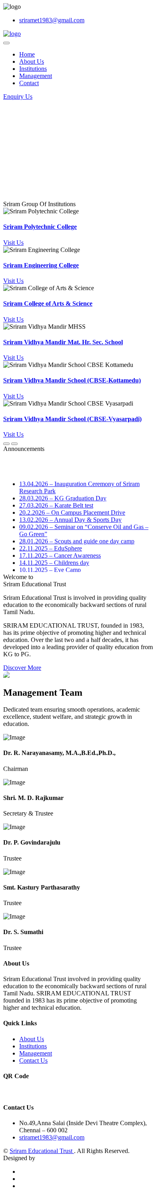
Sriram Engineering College (41, 265)
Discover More (22, 667)
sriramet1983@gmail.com (51, 20)
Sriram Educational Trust (42, 1150)
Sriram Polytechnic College (40, 226)
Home (27, 54)
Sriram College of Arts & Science (47, 303)
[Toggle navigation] (6, 43)
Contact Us (33, 1060)
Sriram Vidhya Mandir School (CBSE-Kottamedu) (72, 380)
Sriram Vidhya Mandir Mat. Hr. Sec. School (63, 342)
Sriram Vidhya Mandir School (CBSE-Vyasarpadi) (72, 419)
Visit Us (13, 242)
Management (35, 75)
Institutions (33, 68)
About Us (31, 61)
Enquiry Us (17, 96)
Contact (29, 83)
